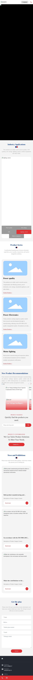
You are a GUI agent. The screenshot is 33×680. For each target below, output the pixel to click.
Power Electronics (10, 315)
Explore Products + (7, 292)
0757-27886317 (8, 666)
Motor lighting (9, 351)
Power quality (9, 278)
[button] (30, 384)
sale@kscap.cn (8, 670)
